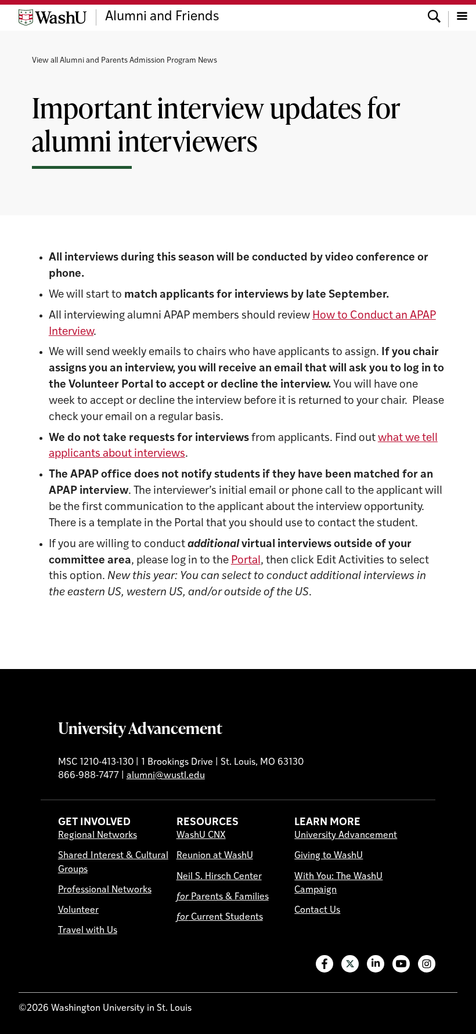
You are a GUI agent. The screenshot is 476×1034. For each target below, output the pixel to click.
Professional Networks (105, 890)
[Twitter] (350, 963)
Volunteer (78, 910)
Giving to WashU (328, 856)
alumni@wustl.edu (166, 775)
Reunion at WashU (214, 856)
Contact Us (317, 910)
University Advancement (140, 728)
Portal (246, 560)
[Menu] (462, 17)
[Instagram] (426, 963)
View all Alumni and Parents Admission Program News (124, 60)
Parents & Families (222, 897)
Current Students (219, 917)
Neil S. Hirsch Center (219, 876)
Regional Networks (97, 835)
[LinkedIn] (375, 963)
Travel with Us (87, 930)
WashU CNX (201, 835)
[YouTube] (401, 963)
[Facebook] (324, 963)
